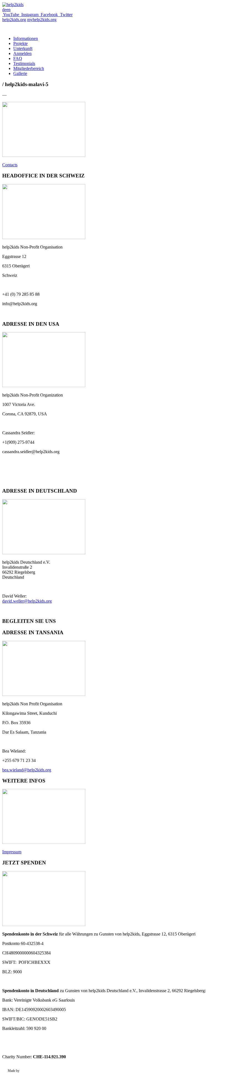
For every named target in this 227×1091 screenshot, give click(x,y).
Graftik (25, 1071)
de (4, 9)
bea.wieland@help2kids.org (26, 770)
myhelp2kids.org (41, 19)
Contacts (9, 164)
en (8, 9)
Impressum (11, 851)
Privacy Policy (17, 1078)
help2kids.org (14, 19)
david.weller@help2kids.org (27, 601)
